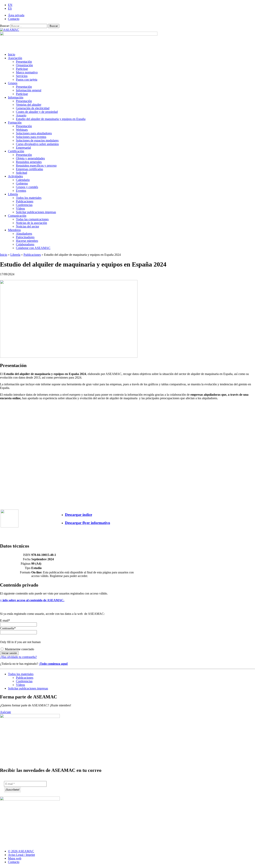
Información (15, 97)
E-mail (5, 620)
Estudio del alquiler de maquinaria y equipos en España (50, 119)
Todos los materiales (28, 197)
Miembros (14, 230)
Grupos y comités (27, 187)
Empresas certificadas (29, 169)
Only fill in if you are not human (20, 642)
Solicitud (21, 172)
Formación (15, 122)
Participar (22, 68)
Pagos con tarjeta (26, 79)
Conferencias (24, 205)
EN (10, 5)
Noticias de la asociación (31, 223)
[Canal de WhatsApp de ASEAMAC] (252, 852)
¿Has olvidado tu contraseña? (18, 657)
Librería (13, 194)
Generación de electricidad (32, 108)
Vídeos (20, 208)
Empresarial (23, 147)
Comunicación (17, 215)
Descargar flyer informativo (87, 523)
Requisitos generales (29, 162)
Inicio (11, 54)
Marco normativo (27, 72)
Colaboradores (25, 244)
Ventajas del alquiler (28, 104)
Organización (24, 65)
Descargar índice (78, 515)
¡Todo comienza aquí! (53, 663)
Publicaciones (24, 201)
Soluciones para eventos (31, 137)
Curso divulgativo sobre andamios (37, 144)
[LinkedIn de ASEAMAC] (244, 852)
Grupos (12, 83)
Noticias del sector (27, 226)
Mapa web (14, 858)
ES (10, 8)
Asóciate (5, 712)
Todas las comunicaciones (32, 219)
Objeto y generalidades (30, 158)
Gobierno (22, 183)
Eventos (21, 190)
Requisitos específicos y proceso (36, 165)
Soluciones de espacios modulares (37, 140)
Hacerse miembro (27, 240)
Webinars (22, 129)
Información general (28, 90)
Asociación (15, 58)
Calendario (23, 180)
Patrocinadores (25, 237)
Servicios (21, 76)
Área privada (16, 15)
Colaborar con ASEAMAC (33, 248)
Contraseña (8, 628)
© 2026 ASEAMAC (21, 851)
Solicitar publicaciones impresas (36, 212)
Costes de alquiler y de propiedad (37, 111)
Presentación (24, 61)
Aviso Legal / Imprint (21, 854)
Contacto (13, 19)
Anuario (21, 115)
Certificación (16, 151)
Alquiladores (24, 233)
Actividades (15, 176)
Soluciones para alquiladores (34, 133)
